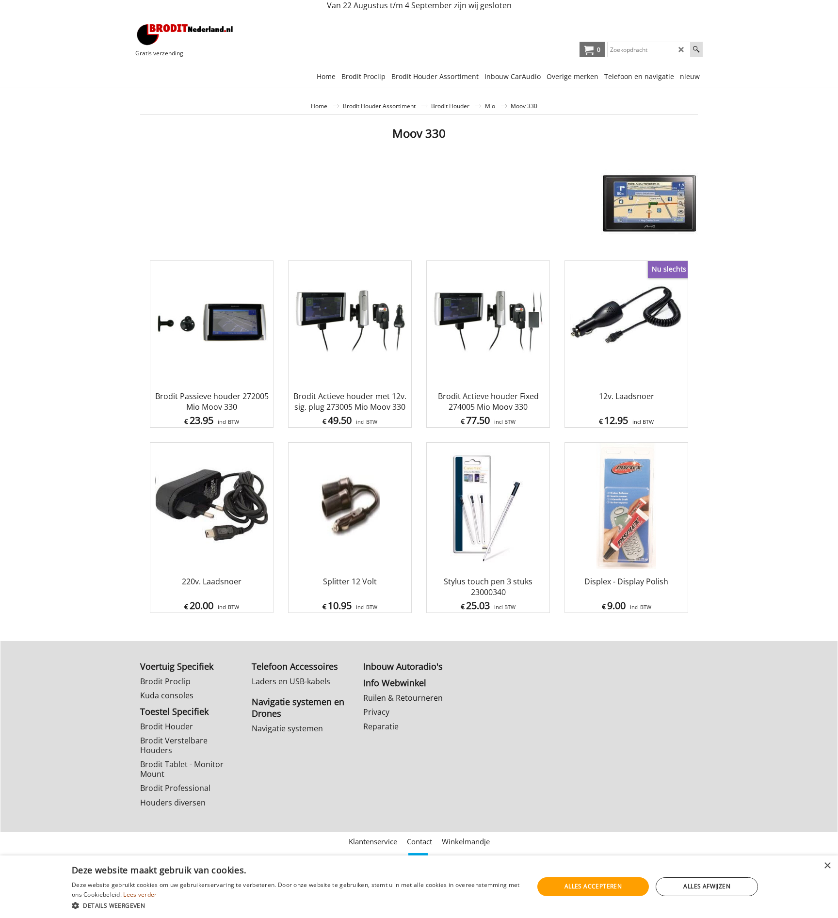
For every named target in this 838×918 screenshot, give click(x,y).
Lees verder (140, 894)
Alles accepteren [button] (593, 886)
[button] (296, 905)
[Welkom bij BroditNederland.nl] (185, 34)
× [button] (827, 866)
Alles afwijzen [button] (706, 886)
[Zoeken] (696, 49)
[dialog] (419, 886)
